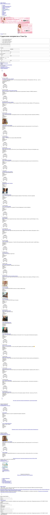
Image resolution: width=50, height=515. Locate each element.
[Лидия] (5, 262)
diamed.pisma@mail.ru (5, 470)
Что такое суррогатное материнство (19, 400)
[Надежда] (5, 343)
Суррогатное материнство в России (26, 458)
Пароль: (1, 499)
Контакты (4, 13)
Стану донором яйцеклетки (7, 423)
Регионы (38, 489)
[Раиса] (5, 274)
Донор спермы (4, 452)
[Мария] (5, 216)
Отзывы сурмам (8, 490)
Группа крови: (2, 53)
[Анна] (5, 100)
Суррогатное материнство (6, 6)
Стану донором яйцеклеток (7, 39)
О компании (6, 489)
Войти (3, 14)
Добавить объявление (6, 7)
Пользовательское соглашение (16, 490)
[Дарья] (5, 158)
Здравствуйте (4, 412)
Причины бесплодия (16, 458)
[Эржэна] (5, 88)
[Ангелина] (5, 146)
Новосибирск (16, 489)
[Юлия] (5, 181)
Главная (3, 5)
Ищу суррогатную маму (6, 42)
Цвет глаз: (2, 57)
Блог (3, 11)
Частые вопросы (10, 489)
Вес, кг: (1, 59)
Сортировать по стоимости (4, 67)
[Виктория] (5, 239)
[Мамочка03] (5, 390)
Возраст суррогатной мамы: (5, 50)
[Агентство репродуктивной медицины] (5, 77)
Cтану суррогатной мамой (7, 41)
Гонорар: (1, 47)
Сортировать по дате (3, 66)
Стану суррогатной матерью (7, 482)
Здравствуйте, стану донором (7, 441)
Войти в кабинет (3, 3)
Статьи (3, 479)
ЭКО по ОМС (34, 458)
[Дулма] (5, 135)
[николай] (5, 451)
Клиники (3, 10)
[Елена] (5, 193)
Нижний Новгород (26, 489)
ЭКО (41, 489)
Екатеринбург (20, 489)
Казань (35, 489)
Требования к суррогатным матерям (31, 400)
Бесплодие (4, 480)
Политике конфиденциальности (10, 492)
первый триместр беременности (32, 429)
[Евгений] (5, 123)
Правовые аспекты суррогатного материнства (19, 429)
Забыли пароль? (3, 500)
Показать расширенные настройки (6, 64)
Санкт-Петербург (5, 8)
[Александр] (5, 355)
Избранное (4, 12)
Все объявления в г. (5, 405)
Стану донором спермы (6, 40)
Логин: (1, 498)
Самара (31, 489)
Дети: (1, 58)
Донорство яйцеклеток (45, 489)
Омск (33, 489)
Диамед (3, 468)
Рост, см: (1, 54)
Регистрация (8, 3)
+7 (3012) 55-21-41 (5, 469)
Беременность (2, 490)
